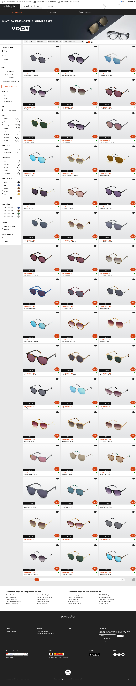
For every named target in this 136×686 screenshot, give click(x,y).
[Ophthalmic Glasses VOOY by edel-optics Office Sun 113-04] (79, 390)
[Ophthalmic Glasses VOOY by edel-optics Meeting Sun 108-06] (41, 91)
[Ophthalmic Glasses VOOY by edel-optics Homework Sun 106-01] (79, 257)
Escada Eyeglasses (105, 601)
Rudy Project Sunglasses (13, 601)
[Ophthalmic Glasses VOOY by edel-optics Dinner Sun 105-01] (79, 556)
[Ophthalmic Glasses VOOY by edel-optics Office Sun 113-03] (41, 224)
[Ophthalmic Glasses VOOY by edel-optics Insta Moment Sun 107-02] (79, 324)
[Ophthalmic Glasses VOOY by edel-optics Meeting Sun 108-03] (117, 556)
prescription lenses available (9, 228)
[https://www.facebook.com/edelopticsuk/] (115, 655)
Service (39, 628)
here (121, 640)
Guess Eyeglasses (73, 599)
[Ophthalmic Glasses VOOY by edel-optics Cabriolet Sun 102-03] (117, 224)
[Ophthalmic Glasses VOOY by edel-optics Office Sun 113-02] (41, 124)
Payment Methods (42, 631)
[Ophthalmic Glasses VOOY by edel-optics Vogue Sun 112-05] (117, 456)
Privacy (21, 679)
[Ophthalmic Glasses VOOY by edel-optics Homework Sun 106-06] (79, 124)
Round (6, 167)
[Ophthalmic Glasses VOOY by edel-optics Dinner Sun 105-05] (117, 523)
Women (6, 59)
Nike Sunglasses (42, 603)
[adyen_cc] (7, 654)
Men (5, 62)
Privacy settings (11, 631)
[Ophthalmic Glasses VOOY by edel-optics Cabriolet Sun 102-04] (117, 91)
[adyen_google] (26, 654)
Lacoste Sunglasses (43, 601)
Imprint (26, 679)
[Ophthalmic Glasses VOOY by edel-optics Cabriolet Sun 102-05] (117, 58)
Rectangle (7, 125)
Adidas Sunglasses (12, 603)
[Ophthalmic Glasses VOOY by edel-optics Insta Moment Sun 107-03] (79, 357)
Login (104, 8)
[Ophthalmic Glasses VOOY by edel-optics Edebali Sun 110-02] (117, 290)
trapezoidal (7, 173)
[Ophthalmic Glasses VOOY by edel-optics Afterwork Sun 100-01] (117, 191)
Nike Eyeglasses (104, 603)
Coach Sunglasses (11, 599)
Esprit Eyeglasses (73, 601)
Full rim (6, 149)
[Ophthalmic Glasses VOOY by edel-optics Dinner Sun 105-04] (79, 490)
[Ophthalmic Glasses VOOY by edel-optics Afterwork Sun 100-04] (41, 357)
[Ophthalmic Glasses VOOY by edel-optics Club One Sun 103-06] (117, 257)
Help (69, 628)
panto (5, 122)
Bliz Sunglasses (11, 597)
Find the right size (11, 86)
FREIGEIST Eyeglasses (106, 595)
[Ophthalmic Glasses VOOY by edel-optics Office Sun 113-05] (79, 456)
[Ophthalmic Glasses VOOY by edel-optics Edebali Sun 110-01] (117, 157)
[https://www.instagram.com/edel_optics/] (119, 655)
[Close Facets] (10, 42)
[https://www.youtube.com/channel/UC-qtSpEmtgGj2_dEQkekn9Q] (123, 655)
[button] (10, 6)
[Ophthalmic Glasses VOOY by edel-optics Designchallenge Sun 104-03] (117, 390)
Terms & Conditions (12, 679)
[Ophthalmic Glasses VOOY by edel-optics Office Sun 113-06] (79, 91)
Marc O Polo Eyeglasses (75, 597)
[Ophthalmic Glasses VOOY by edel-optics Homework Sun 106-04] (41, 456)
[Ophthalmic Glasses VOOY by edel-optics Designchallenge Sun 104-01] (79, 157)
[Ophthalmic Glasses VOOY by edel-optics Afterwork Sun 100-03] (41, 490)
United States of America (129, 1)
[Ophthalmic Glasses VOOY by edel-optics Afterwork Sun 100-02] (117, 490)
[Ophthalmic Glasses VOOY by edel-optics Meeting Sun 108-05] (41, 390)
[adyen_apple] (22, 654)
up (128, 679)
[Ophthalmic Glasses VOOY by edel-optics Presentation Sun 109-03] (41, 324)
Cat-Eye (6, 118)
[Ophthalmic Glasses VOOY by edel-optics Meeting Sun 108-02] (79, 423)
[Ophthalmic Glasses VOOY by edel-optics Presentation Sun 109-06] (41, 556)
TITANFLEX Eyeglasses (75, 603)
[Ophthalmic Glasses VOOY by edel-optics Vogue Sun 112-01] (41, 423)
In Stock (6, 98)
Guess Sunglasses (11, 595)
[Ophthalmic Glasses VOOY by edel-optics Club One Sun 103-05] (79, 290)
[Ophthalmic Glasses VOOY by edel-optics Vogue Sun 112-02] (41, 191)
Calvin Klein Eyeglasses (106, 599)
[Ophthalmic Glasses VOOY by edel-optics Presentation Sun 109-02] (79, 224)
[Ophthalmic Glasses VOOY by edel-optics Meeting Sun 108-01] (117, 357)
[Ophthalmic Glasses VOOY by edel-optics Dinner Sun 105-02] (41, 523)
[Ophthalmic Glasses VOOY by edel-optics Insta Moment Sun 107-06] (79, 58)
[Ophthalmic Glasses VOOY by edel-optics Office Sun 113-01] (117, 324)
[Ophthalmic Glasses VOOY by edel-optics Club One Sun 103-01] (117, 423)
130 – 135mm (9, 74)
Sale (5, 95)
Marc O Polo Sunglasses (44, 595)
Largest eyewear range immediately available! (18, 1)
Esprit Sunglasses (42, 599)
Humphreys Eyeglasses (75, 595)
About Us (9, 628)
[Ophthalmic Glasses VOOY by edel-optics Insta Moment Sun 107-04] (117, 124)
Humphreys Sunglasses (44, 597)
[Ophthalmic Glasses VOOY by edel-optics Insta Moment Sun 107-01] (41, 257)
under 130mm (10, 71)
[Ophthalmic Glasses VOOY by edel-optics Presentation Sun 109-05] (41, 58)
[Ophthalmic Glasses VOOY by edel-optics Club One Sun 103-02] (79, 191)
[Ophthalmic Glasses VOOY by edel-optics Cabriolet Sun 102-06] (41, 290)
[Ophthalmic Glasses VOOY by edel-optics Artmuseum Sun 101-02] (79, 523)
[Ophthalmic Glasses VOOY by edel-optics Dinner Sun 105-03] (41, 157)
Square (6, 128)
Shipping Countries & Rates (45, 633)
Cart (119, 8)
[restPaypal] (17, 654)
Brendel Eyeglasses (105, 597)
